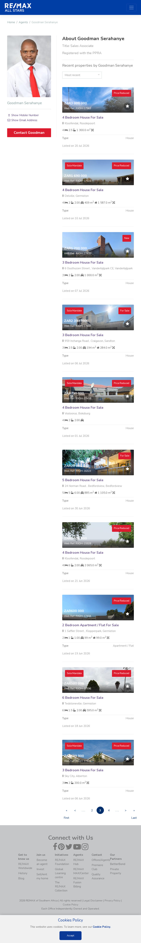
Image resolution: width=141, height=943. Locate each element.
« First (66, 811)
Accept (70, 935)
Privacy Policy (112, 900)
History (22, 873)
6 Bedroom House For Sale (82, 697)
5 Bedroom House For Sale (82, 480)
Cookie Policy (70, 904)
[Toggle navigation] (131, 7)
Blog (21, 878)
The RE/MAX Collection (61, 886)
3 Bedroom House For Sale (82, 262)
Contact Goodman (29, 132)
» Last (134, 811)
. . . (83, 810)
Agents (23, 22)
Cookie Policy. (102, 927)
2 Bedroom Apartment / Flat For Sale (90, 625)
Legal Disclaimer (93, 900)
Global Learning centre (60, 873)
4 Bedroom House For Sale (82, 117)
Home (11, 22)
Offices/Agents (101, 860)
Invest (40, 869)
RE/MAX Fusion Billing (78, 882)
